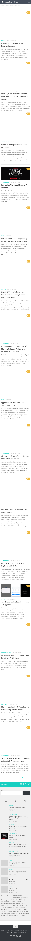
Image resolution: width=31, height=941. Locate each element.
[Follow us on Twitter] (29, 784)
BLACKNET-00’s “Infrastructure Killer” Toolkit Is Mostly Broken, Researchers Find (13, 295)
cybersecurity (18, 899)
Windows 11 (17, 915)
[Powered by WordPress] (11, 932)
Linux (10, 860)
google (6, 903)
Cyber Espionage (6, 900)
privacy (19, 907)
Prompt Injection (9, 909)
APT (14, 895)
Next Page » (26, 778)
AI (1, 896)
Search (3, 790)
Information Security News (9, 2)
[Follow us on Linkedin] (21, 784)
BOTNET (17, 895)
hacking (10, 903)
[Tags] (25, 801)
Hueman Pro (23, 932)
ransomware (17, 909)
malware (13, 905)
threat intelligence (24, 913)
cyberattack (16, 897)
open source (8, 907)
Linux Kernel (7, 905)
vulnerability (5, 915)
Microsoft (20, 906)
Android (8, 895)
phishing (14, 907)
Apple (12, 895)
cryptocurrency (10, 897)
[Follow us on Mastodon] (23, 784)
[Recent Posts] (6, 801)
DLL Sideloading (24, 901)
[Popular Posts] (15, 801)
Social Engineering (18, 911)
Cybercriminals (5, 91)
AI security (5, 895)
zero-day (22, 915)
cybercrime (24, 898)
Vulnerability (5, 142)
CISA (20, 895)
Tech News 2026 (14, 913)
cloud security (24, 895)
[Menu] (29, 2)
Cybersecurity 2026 (7, 902)
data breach (17, 902)
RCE (24, 909)
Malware (4, 40)
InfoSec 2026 (19, 903)
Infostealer (25, 903)
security (11, 911)
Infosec (14, 903)
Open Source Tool (6, 653)
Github (2, 903)
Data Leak (4, 236)
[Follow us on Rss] (26, 784)
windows (12, 915)
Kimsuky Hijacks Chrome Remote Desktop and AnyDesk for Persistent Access (15, 96)
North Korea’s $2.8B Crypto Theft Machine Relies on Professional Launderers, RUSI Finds (14, 349)
